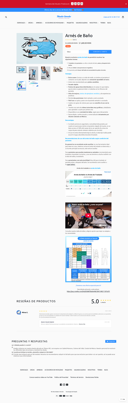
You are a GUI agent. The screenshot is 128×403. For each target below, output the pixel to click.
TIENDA (102, 23)
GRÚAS (31, 23)
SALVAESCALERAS (82, 23)
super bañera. (71, 164)
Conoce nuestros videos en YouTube (40, 377)
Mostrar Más (82, 324)
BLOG (109, 23)
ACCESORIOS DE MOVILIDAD (55, 23)
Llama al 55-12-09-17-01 (112, 17)
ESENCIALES (22, 23)
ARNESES (40, 23)
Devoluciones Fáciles (92, 377)
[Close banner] (126, 4)
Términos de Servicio (77, 377)
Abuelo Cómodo (59, 391)
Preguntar (111, 341)
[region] (64, 4)
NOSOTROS (94, 23)
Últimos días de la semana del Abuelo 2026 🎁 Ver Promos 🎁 (64, 10)
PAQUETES (70, 23)
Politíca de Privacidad (61, 377)
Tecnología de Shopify (71, 391)
